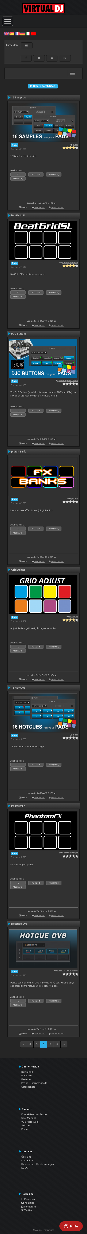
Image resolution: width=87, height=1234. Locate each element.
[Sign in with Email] (27, 45)
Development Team (68, 380)
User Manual (28, 1117)
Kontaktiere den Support (34, 1114)
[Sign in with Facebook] (26, 58)
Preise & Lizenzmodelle (34, 1082)
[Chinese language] (33, 33)
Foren (24, 1129)
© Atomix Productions (43, 1230)
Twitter (28, 1210)
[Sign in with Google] (65, 58)
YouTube (29, 1202)
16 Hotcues (18, 687)
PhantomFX (18, 805)
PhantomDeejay (70, 262)
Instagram (29, 1206)
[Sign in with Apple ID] (51, 58)
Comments (39, 207)
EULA (24, 1167)
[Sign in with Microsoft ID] (39, 58)
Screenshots (28, 1086)
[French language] (17, 33)
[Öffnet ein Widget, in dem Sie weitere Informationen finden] (71, 1226)
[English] (6, 33)
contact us (27, 1160)
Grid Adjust (18, 569)
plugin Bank (18, 451)
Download (27, 1071)
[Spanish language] (12, 33)
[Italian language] (28, 33)
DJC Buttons (18, 333)
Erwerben (26, 1075)
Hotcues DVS (19, 923)
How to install (57, 207)
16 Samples (18, 97)
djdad (75, 144)
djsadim (74, 498)
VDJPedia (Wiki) (30, 1121)
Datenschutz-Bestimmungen (37, 1164)
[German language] (22, 33)
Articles (25, 1125)
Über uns (26, 1156)
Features (26, 1079)
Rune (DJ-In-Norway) (67, 970)
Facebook (28, 1199)
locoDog (73, 616)
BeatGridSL (18, 215)
